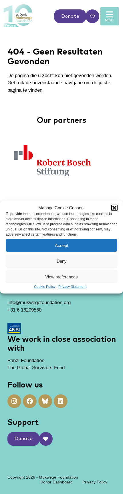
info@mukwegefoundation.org (39, 302)
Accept (61, 245)
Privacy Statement (72, 287)
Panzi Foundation (25, 360)
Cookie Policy (44, 287)
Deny (62, 260)
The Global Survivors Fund (36, 367)
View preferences (61, 276)
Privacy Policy (94, 482)
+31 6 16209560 (24, 310)
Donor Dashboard (56, 482)
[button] (114, 208)
